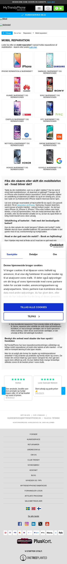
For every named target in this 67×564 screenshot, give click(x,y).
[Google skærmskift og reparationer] (49, 156)
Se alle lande (33, 516)
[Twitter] (40, 524)
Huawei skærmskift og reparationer (17, 96)
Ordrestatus (33, 450)
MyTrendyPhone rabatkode (33, 486)
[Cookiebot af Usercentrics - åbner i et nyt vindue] (49, 246)
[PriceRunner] (24, 541)
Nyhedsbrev (33, 465)
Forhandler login (33, 491)
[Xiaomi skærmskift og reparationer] (49, 132)
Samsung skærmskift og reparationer (50, 72)
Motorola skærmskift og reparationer (17, 144)
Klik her (51, 2)
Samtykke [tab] (12, 254)
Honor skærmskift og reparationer (17, 168)
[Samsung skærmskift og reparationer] (49, 60)
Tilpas (32, 316)
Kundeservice (33, 439)
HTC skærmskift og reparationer (50, 120)
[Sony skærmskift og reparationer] (49, 84)
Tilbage (8, 33)
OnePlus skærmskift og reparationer (17, 120)
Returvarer (33, 444)
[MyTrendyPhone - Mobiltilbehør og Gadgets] (14, 8)
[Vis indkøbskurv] (58, 8)
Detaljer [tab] (33, 254)
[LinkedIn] (33, 524)
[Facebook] (20, 524)
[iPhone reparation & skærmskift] (17, 60)
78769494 (56, 418)
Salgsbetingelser (33, 501)
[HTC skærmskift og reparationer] (49, 108)
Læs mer (33, 47)
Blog (33, 475)
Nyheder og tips (33, 480)
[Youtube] (47, 524)
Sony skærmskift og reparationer (50, 96)
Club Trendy (34, 460)
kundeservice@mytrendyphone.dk (24, 418)
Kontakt (34, 470)
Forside (33, 434)
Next (63, 391)
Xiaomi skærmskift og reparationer (49, 144)
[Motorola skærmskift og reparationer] (17, 132)
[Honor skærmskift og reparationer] (17, 156)
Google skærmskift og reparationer (49, 168)
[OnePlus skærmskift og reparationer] (17, 108)
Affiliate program (33, 496)
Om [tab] (55, 254)
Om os (33, 455)
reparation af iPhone (26, 205)
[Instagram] (27, 524)
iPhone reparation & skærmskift (17, 71)
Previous (4, 391)
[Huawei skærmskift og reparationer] (17, 84)
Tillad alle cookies (33, 307)
